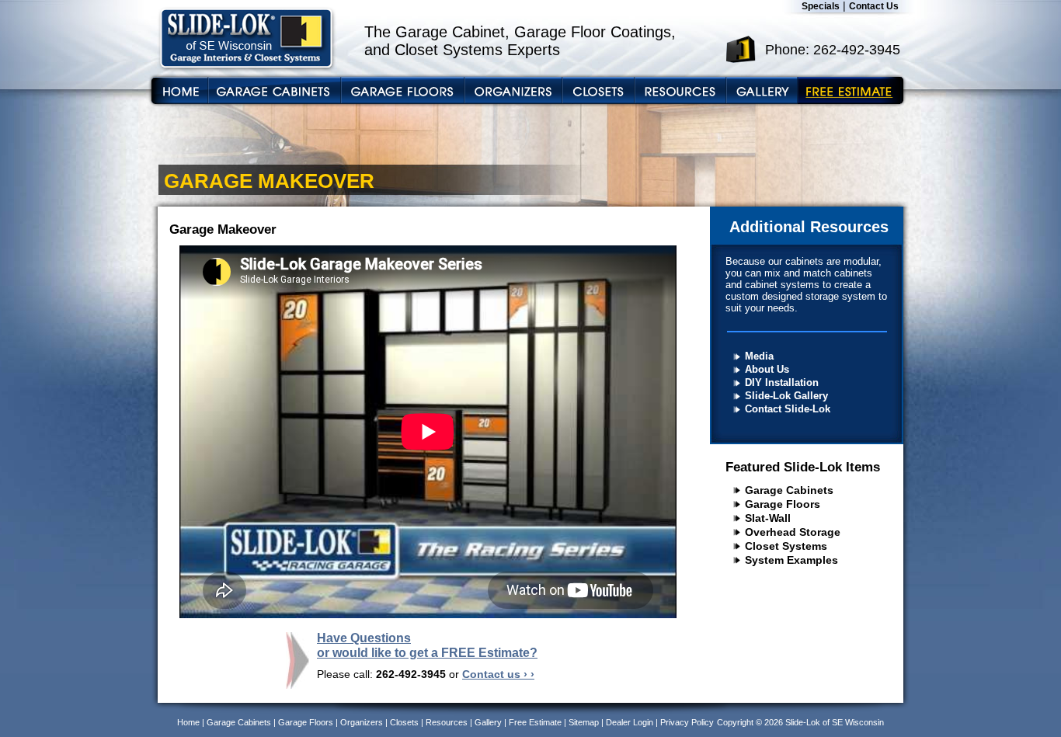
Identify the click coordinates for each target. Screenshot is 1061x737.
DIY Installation (782, 382)
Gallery (488, 722)
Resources (447, 722)
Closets (404, 722)
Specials (821, 6)
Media (759, 356)
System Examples (791, 560)
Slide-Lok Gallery (786, 396)
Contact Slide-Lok (787, 409)
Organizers (361, 722)
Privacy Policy (687, 722)
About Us (767, 369)
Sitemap (584, 722)
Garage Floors (782, 504)
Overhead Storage (792, 532)
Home (188, 722)
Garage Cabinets (789, 490)
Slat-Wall (768, 518)
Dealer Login (629, 722)
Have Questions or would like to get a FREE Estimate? (427, 645)
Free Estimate (535, 722)
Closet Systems (786, 546)
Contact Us (874, 6)
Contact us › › (498, 674)
